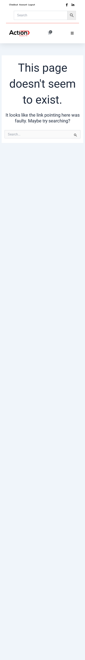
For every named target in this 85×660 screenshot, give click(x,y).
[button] (72, 33)
